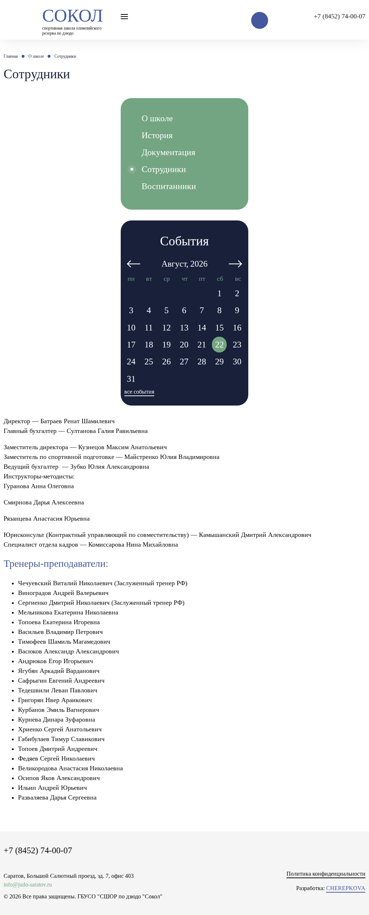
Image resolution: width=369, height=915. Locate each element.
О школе (157, 118)
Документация (168, 152)
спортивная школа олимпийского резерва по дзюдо (72, 19)
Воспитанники (169, 186)
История (157, 135)
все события (139, 392)
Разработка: (330, 888)
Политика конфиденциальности (325, 874)
